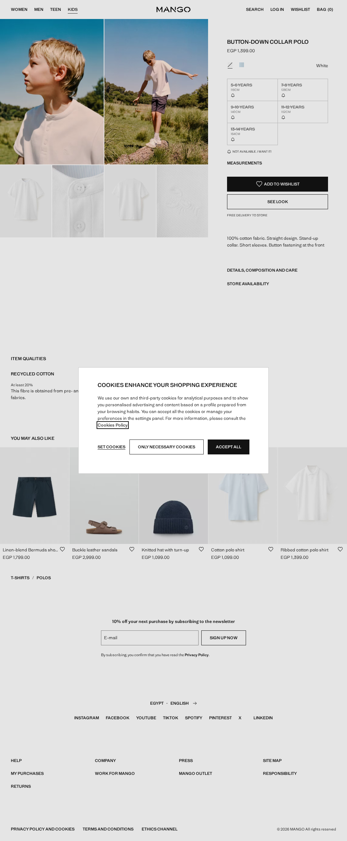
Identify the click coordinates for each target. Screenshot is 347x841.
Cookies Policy (113, 425)
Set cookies (111, 447)
